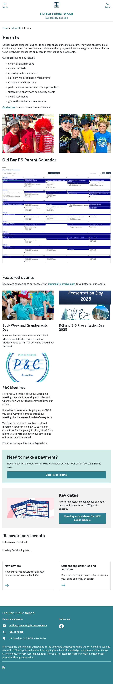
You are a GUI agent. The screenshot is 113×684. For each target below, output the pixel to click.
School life (16, 28)
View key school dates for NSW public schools (82, 518)
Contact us (8, 107)
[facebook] (61, 627)
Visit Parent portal (56, 474)
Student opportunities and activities (78, 567)
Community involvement (61, 284)
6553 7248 (16, 632)
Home (5, 28)
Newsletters (13, 565)
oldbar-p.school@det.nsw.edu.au (28, 625)
